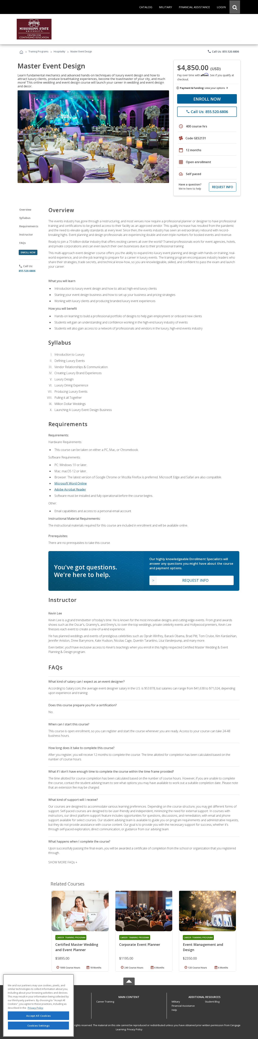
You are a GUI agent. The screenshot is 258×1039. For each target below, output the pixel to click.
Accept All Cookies (38, 1015)
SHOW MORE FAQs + (62, 862)
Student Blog (212, 1001)
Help (174, 1010)
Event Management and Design (203, 947)
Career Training (105, 1001)
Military (176, 1001)
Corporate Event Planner (139, 944)
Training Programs (38, 51)
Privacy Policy (134, 1029)
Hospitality (60, 51)
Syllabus (24, 218)
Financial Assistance (183, 1005)
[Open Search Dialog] (234, 7)
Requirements (28, 226)
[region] (38, 1005)
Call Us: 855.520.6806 (223, 51)
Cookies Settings (38, 1025)
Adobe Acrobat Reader (70, 489)
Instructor (26, 234)
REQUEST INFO (222, 187)
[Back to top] (129, 996)
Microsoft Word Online (70, 483)
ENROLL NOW (207, 99)
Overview (25, 209)
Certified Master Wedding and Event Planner (76, 947)
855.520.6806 (27, 271)
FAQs (22, 243)
